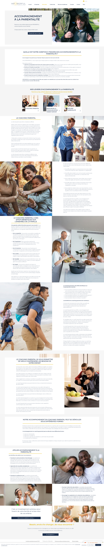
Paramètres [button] (84, 544)
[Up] (38, 111)
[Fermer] (102, 545)
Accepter (98, 544)
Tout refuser (91, 544)
